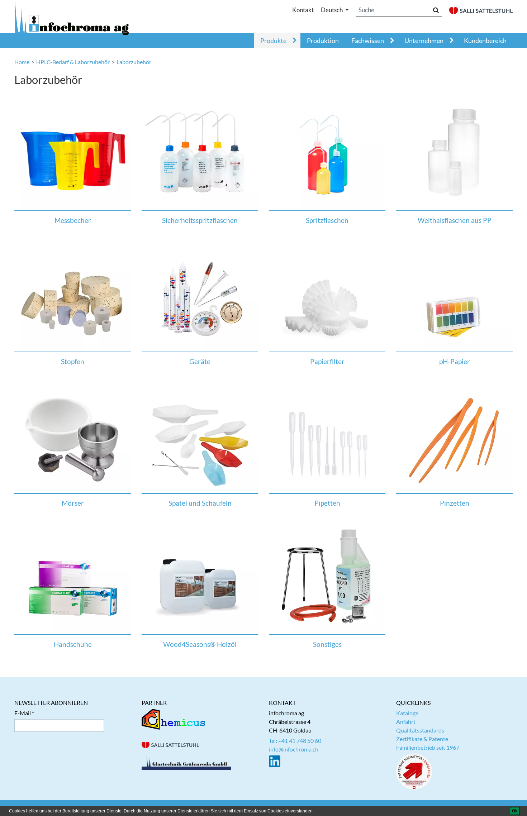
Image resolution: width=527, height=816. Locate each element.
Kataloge (407, 713)
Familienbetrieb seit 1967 (427, 747)
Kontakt (303, 10)
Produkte (273, 40)
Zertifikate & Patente (422, 738)
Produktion (323, 40)
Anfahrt (406, 721)
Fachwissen (367, 40)
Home (21, 61)
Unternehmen (423, 40)
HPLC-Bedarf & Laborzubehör (73, 61)
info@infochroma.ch (293, 749)
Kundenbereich (485, 40)
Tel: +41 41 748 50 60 (295, 740)
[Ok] (515, 811)
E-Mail (22, 713)
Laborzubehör (134, 61)
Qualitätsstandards (420, 730)
